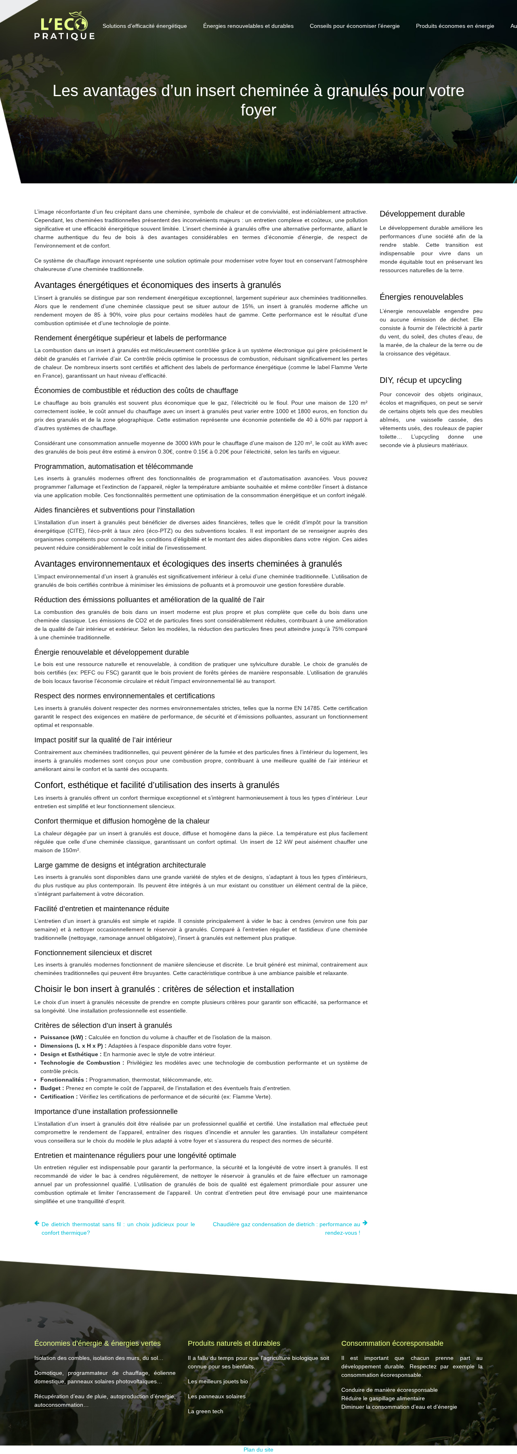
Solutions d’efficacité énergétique (145, 26)
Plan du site (258, 1449)
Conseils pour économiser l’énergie (355, 26)
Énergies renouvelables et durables (248, 26)
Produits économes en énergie (455, 26)
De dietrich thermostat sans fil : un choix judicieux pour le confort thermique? (118, 1228)
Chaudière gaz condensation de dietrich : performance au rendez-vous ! (286, 1228)
